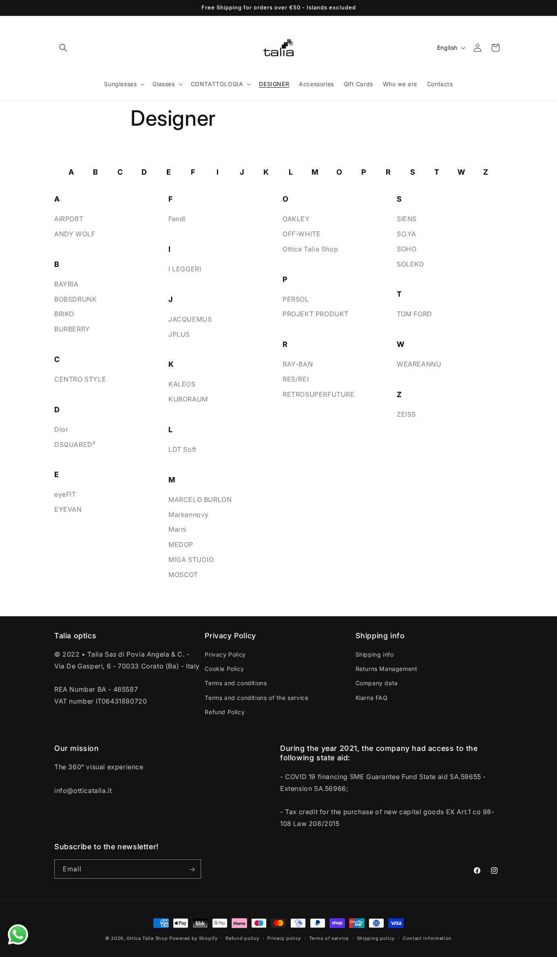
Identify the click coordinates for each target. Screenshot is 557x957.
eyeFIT (65, 494)
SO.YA (406, 234)
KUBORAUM (188, 399)
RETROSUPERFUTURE (319, 394)
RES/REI (296, 379)
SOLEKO (410, 264)
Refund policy (242, 938)
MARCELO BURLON (200, 499)
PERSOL (296, 299)
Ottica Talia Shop (310, 248)
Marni (177, 529)
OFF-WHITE (301, 234)
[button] (63, 48)
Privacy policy (284, 938)
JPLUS (179, 334)
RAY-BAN (298, 364)
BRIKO (64, 314)
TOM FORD (414, 314)
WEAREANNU (419, 364)
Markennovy (188, 514)
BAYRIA (66, 284)
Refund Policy (225, 711)
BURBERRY (72, 329)
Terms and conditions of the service (256, 697)
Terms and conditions (236, 683)
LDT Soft (182, 449)
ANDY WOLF (74, 234)
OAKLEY (296, 219)
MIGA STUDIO (191, 559)
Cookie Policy (224, 669)
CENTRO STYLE (80, 379)
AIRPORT (68, 219)
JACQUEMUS (190, 319)
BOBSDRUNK (75, 299)
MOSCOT (183, 574)
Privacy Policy (225, 654)
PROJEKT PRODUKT (316, 314)
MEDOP (180, 544)
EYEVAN (68, 509)
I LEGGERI (184, 269)
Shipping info (375, 654)
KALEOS (182, 384)
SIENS (407, 219)
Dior (61, 429)
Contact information (427, 938)
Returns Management (387, 669)
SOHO (406, 248)
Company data (377, 683)
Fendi (177, 219)
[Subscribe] (192, 869)
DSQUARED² (74, 444)
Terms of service (329, 938)
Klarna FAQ (372, 697)
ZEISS (406, 414)
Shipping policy (376, 938)
